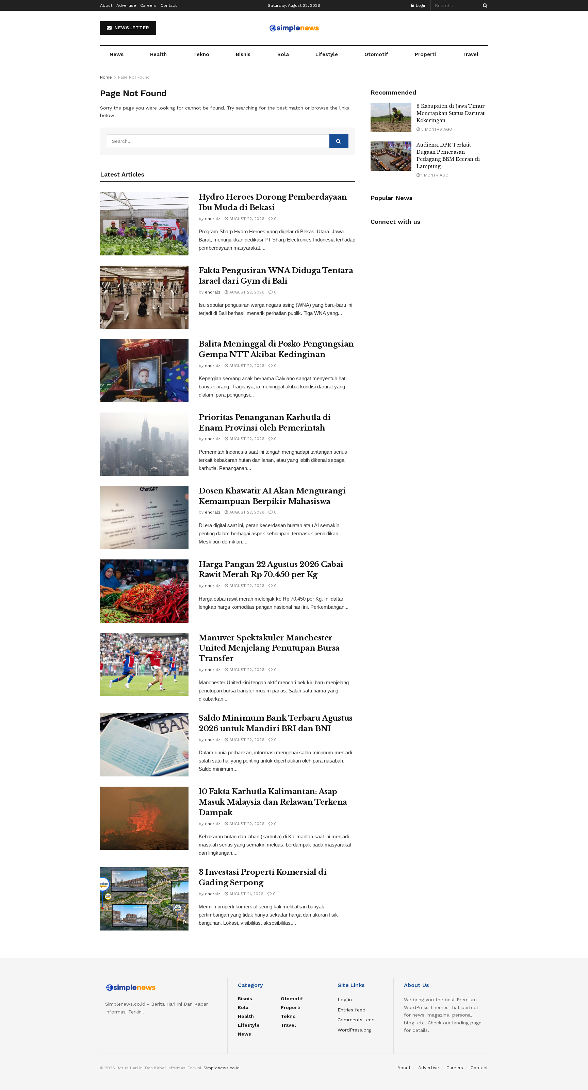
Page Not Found (134, 77)
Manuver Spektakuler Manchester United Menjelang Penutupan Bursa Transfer (269, 648)
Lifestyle (326, 54)
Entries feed (351, 1009)
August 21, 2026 (245, 893)
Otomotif (376, 54)
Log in (345, 999)
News (117, 54)
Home (106, 77)
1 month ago (434, 175)
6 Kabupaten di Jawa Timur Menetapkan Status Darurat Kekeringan (450, 113)
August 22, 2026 (246, 218)
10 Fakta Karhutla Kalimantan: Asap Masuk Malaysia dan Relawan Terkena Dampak (273, 802)
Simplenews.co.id (221, 1068)
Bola (283, 54)
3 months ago (436, 129)
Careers (148, 5)
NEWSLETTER (131, 27)
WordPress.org (354, 1030)
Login (420, 5)
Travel (470, 54)
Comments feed (356, 1019)
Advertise (126, 5)
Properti (425, 54)
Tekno (201, 54)
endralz (212, 218)
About (106, 5)
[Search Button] (483, 5)
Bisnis (243, 54)
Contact (169, 5)
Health (158, 54)
